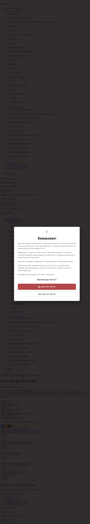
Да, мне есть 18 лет (47, 287)
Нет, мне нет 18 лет (47, 294)
